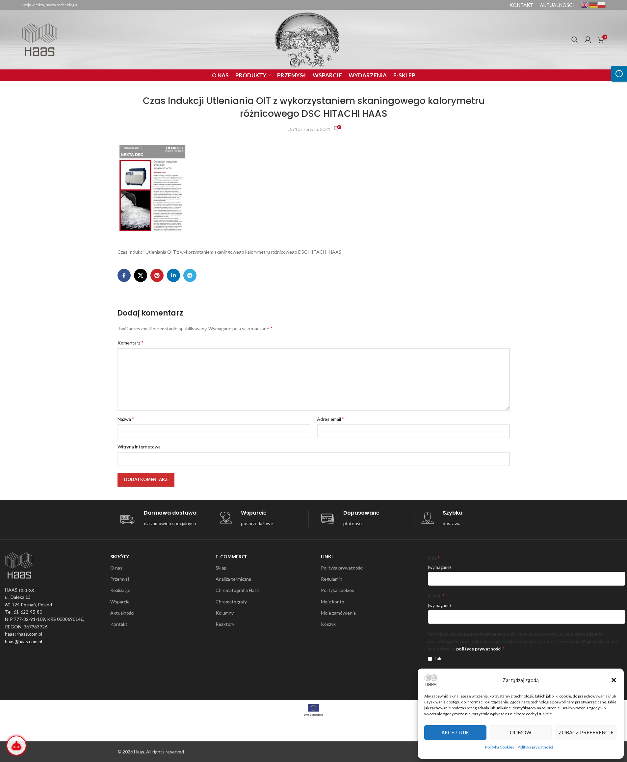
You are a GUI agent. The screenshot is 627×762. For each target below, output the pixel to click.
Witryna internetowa (139, 446)
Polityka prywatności (535, 747)
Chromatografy (231, 601)
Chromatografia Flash (237, 590)
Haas (139, 751)
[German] (593, 4)
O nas (116, 568)
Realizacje (120, 590)
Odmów (520, 732)
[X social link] (140, 275)
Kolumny (225, 613)
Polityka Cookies (499, 747)
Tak (437, 658)
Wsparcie (120, 601)
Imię (432, 558)
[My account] (587, 39)
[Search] (574, 39)
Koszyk (328, 624)
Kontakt (118, 624)
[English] (585, 4)
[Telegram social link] (189, 275)
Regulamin (331, 579)
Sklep (221, 568)
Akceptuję (455, 732)
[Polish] (602, 4)
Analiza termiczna (233, 579)
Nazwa (126, 419)
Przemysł (119, 579)
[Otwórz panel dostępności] (619, 74)
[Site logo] (40, 39)
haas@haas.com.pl (23, 641)
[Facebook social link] (124, 275)
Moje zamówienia (338, 613)
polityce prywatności (479, 648)
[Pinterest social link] (157, 275)
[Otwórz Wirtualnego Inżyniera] (16, 745)
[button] (614, 680)
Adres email (330, 419)
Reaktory (225, 624)
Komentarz (131, 342)
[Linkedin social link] (173, 275)
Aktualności (122, 613)
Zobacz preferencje (586, 732)
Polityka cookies (337, 590)
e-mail (435, 595)
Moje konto (332, 601)
